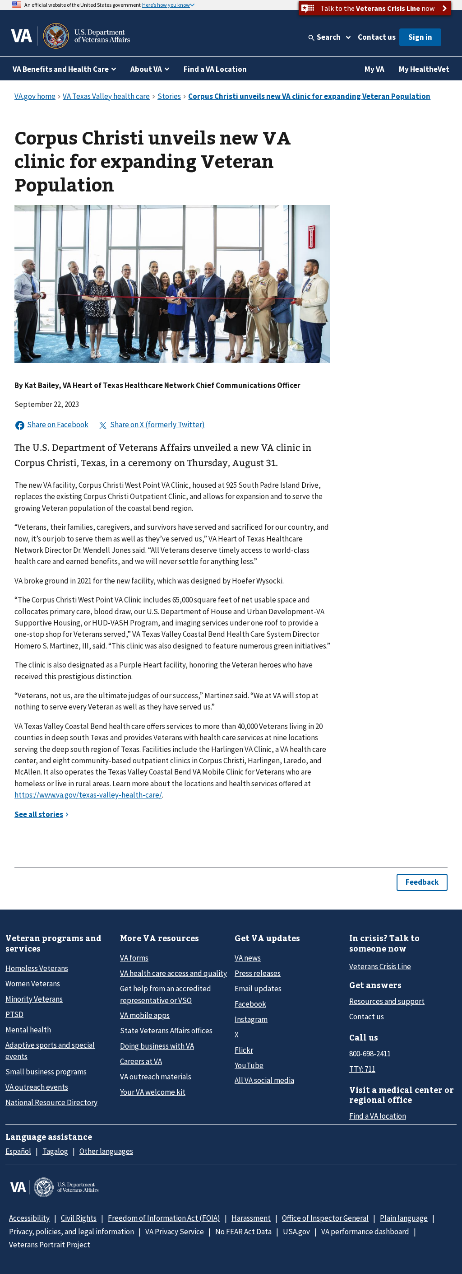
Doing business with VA (157, 1046)
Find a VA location (377, 1116)
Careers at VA (141, 1061)
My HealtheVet (424, 69)
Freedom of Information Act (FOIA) (164, 1218)
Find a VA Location (215, 69)
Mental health (28, 1030)
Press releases (258, 973)
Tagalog (55, 1151)
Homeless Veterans (36, 968)
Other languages (106, 1151)
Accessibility (29, 1218)
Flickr (244, 1050)
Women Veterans (32, 984)
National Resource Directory (51, 1102)
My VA (374, 69)
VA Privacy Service (174, 1232)
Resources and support (387, 1001)
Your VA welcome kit (152, 1092)
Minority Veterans (34, 999)
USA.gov (296, 1232)
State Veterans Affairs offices (166, 1031)
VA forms (134, 958)
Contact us (377, 37)
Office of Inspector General (325, 1218)
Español (18, 1151)
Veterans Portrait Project (49, 1245)
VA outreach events (36, 1087)
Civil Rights (79, 1218)
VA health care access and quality (173, 973)
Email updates (258, 989)
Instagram (251, 1019)
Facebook (250, 1004)
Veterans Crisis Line (380, 966)
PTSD (14, 1014)
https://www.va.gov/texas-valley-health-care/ (88, 795)
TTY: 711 (362, 1069)
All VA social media (264, 1080)
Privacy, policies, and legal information (71, 1232)
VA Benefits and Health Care (61, 69)
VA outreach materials (155, 1077)
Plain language (404, 1218)
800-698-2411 (370, 1054)
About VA (146, 69)
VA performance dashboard (365, 1232)
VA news (248, 958)
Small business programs (46, 1072)
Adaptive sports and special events (50, 1050)
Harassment (251, 1218)
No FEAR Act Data (243, 1232)
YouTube (249, 1065)
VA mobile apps (145, 1015)
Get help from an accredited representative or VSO (165, 994)
